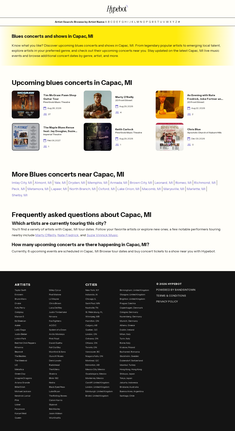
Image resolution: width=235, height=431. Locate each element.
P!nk (17, 400)
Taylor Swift (20, 290)
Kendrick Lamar (23, 395)
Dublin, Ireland (127, 329)
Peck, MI (18, 189)
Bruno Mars (20, 298)
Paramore (20, 409)
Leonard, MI (164, 183)
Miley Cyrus (55, 290)
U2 (16, 365)
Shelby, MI (20, 195)
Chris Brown (55, 303)
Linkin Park (20, 338)
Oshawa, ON (91, 338)
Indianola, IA (91, 294)
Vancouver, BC (92, 351)
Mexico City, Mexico (95, 369)
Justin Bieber (21, 334)
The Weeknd (21, 360)
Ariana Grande (22, 382)
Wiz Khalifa (55, 417)
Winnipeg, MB (92, 316)
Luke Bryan (54, 391)
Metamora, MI (38, 189)
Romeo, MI (183, 183)
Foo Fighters (55, 320)
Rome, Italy (125, 342)
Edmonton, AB (92, 365)
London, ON (91, 334)
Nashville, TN (91, 307)
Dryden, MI (76, 183)
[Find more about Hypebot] (117, 9)
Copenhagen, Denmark (131, 307)
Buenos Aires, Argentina (132, 391)
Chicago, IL (90, 298)
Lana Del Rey (55, 307)
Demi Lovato (55, 360)
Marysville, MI (173, 189)
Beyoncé (19, 351)
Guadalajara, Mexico (95, 373)
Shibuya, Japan (127, 373)
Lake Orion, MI (128, 189)
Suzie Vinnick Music (102, 235)
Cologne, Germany (129, 312)
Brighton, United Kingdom (132, 298)
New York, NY (92, 290)
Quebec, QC (91, 329)
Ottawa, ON (91, 342)
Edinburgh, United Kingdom (99, 391)
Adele (17, 325)
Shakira (53, 373)
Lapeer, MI (59, 189)
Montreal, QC (92, 360)
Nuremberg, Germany (131, 316)
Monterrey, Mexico (94, 378)
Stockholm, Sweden (129, 356)
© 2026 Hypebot (169, 284)
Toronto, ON (91, 347)
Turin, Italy (125, 338)
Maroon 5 (19, 316)
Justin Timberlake (58, 312)
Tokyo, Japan (126, 378)
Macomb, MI (151, 189)
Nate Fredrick (68, 235)
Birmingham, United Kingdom (134, 290)
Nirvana (53, 316)
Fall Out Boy (55, 347)
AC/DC (52, 325)
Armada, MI (118, 183)
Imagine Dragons (23, 378)
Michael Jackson (23, 391)
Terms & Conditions (171, 295)
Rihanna (19, 347)
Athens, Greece (127, 325)
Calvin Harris (55, 400)
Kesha (52, 382)
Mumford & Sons (57, 351)
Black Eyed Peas (57, 387)
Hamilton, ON (92, 320)
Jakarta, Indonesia (129, 382)
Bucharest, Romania (130, 351)
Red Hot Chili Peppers (25, 342)
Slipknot (53, 404)
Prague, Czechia (128, 303)
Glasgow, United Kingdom (132, 294)
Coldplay (19, 312)
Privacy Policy (167, 301)
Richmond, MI (205, 183)
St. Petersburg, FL (94, 312)
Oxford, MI (106, 189)
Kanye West (20, 413)
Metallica (19, 369)
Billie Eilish (20, 387)
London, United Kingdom (97, 387)
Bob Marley (54, 409)
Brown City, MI (141, 183)
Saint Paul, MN (92, 303)
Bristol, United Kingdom (97, 395)
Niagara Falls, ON (94, 356)
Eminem (19, 294)
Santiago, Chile (127, 395)
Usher (18, 404)
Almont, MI (43, 183)
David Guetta (55, 342)
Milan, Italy (125, 334)
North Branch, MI (82, 189)
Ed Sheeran (20, 320)
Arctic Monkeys (56, 334)
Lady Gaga (20, 329)
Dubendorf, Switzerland (131, 360)
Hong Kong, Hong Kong (131, 369)
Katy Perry (20, 307)
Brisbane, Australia (129, 387)
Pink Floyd (54, 338)
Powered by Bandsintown (176, 289)
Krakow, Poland (127, 347)
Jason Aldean (55, 413)
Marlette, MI (196, 189)
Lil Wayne (54, 298)
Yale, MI (60, 183)
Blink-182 (53, 378)
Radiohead (54, 365)
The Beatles (20, 356)
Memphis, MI (98, 183)
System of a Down (57, 329)
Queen (18, 417)
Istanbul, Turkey (127, 365)
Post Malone (55, 294)
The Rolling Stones (58, 395)
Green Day (20, 373)
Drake (18, 303)
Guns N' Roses (56, 356)
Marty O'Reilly (45, 235)
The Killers (54, 369)
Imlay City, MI (22, 183)
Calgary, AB (91, 325)
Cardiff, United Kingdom (97, 382)
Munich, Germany (129, 320)
